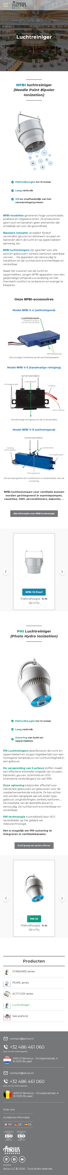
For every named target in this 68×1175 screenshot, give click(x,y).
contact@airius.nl (22, 1038)
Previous (5, 571)
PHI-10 (34, 918)
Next (62, 571)
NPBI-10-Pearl (34, 592)
